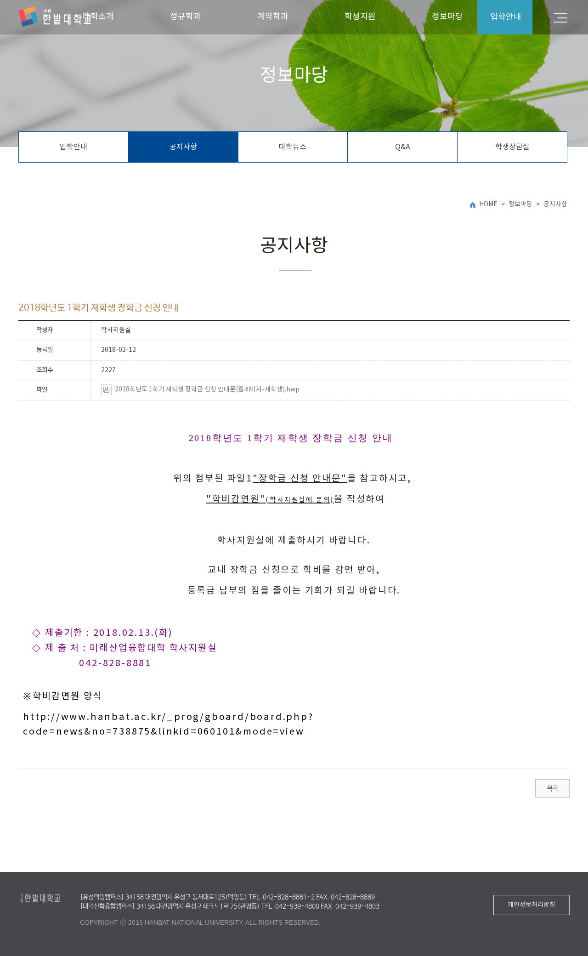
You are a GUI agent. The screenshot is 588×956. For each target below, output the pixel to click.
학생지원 (360, 17)
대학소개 (98, 17)
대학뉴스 (292, 147)
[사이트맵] (560, 17)
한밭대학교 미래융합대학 (54, 17)
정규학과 (185, 17)
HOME (488, 204)
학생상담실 (512, 147)
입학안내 (73, 147)
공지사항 (183, 147)
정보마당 (447, 17)
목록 (552, 788)
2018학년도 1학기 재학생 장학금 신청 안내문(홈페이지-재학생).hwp (207, 389)
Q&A (402, 147)
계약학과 (272, 17)
